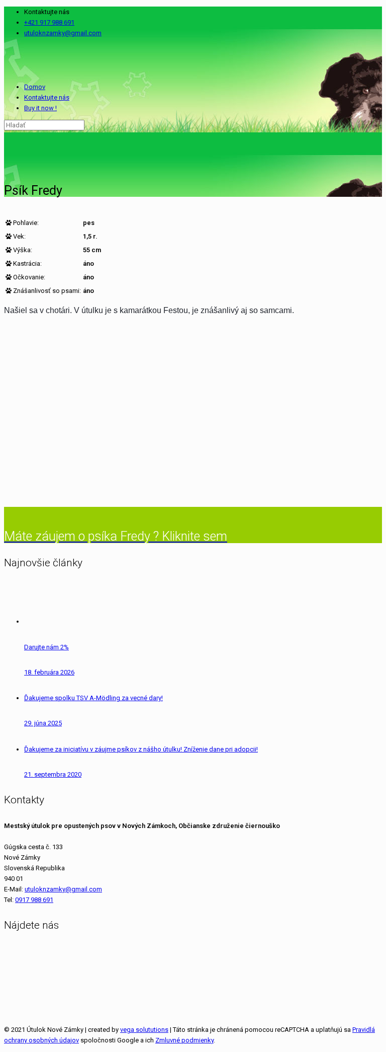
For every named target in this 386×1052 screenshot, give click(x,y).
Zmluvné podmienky (184, 1040)
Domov (34, 87)
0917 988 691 (34, 900)
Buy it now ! (40, 108)
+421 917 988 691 (49, 22)
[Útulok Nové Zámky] (5, 59)
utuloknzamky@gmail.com (63, 33)
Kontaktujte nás (46, 97)
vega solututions (144, 1029)
